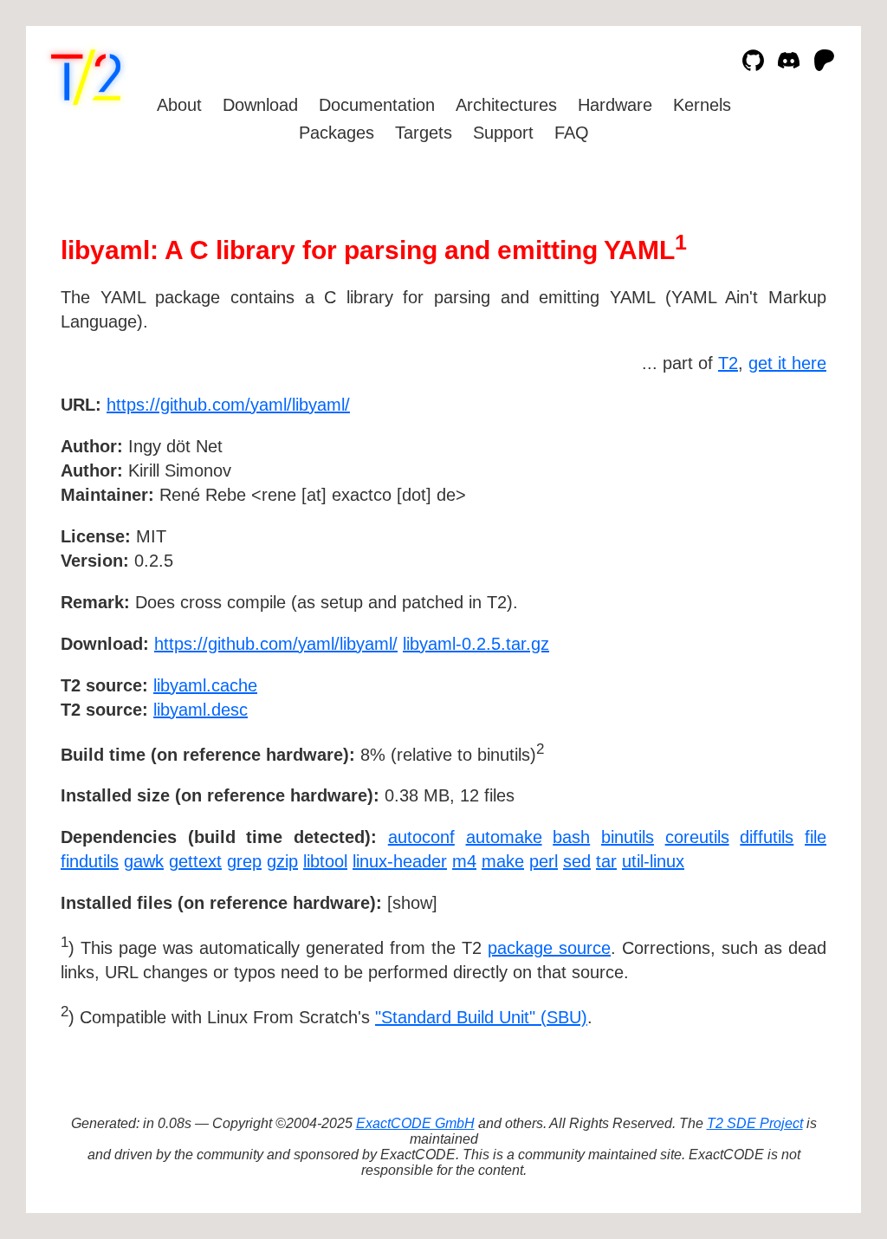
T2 (728, 363)
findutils (90, 861)
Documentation (377, 104)
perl (543, 861)
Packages (336, 132)
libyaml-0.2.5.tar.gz (476, 643)
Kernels (702, 104)
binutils (627, 837)
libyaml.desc (200, 709)
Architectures (506, 104)
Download (260, 104)
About (179, 104)
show (412, 902)
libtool (325, 861)
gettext (195, 861)
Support (503, 132)
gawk (144, 861)
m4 (464, 861)
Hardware (615, 104)
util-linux (653, 861)
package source (549, 947)
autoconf (421, 837)
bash (571, 837)
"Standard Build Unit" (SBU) (481, 1017)
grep (244, 861)
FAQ (571, 132)
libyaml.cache (205, 685)
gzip (282, 861)
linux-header (400, 861)
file (815, 837)
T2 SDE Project (755, 1123)
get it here (787, 363)
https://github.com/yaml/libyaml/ (228, 404)
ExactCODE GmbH (415, 1123)
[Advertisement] (774, 505)
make (503, 861)
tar (606, 861)
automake (504, 837)
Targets (423, 132)
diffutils (766, 837)
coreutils (697, 837)
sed (577, 861)
